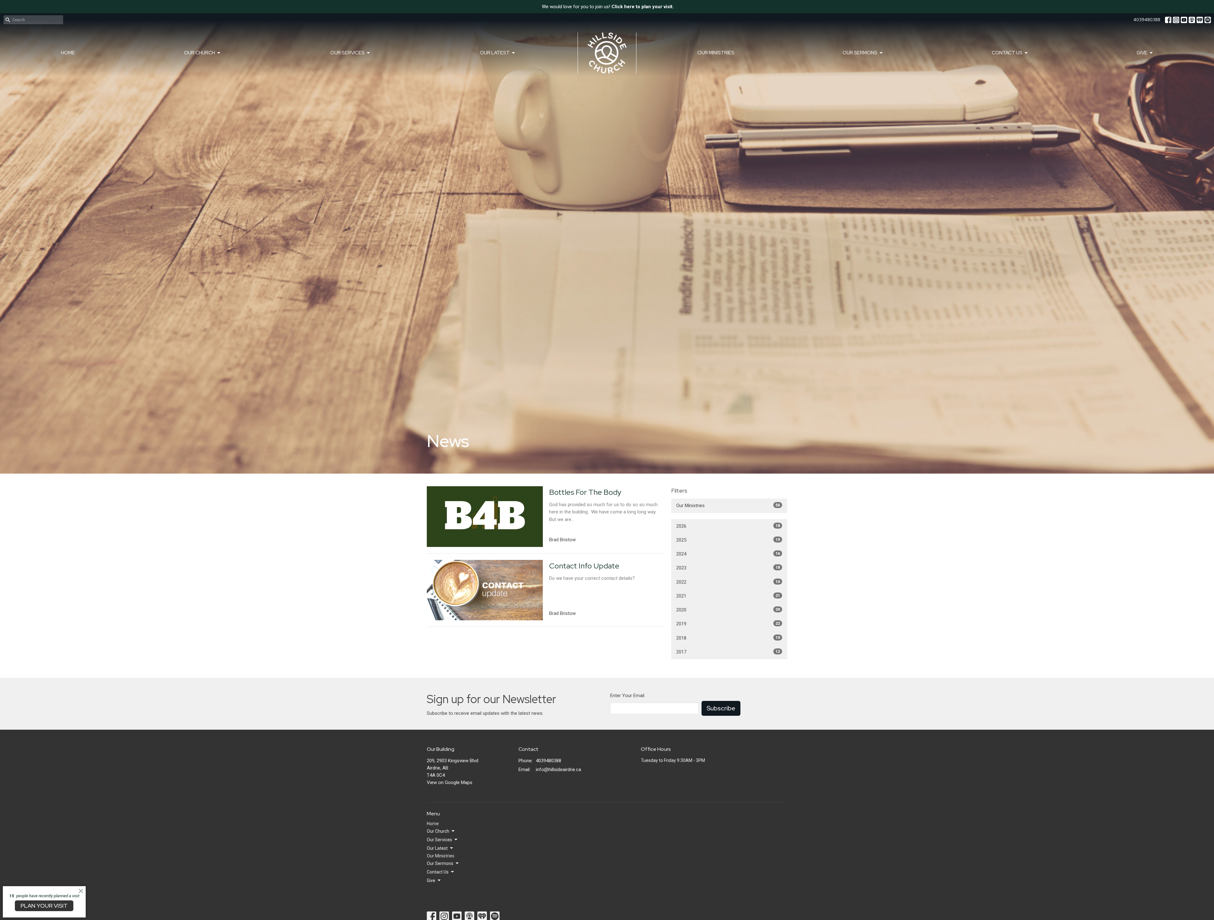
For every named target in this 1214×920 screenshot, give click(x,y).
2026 (728, 526)
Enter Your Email (627, 695)
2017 (728, 652)
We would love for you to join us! (608, 6)
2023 (728, 568)
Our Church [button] (438, 831)
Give (1142, 53)
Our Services (347, 53)
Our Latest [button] (437, 848)
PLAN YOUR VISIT (44, 905)
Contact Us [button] (438, 871)
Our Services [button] (439, 839)
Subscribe (721, 708)
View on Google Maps (449, 782)
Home (68, 53)
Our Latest (495, 53)
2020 (728, 610)
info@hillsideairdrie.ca (558, 769)
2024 (728, 554)
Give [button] (431, 880)
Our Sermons (860, 53)
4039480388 (1146, 19)
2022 (728, 582)
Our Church (199, 53)
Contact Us (1007, 53)
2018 (728, 638)
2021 (728, 596)
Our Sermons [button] (440, 863)
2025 (728, 540)
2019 (728, 624)
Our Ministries (715, 53)
